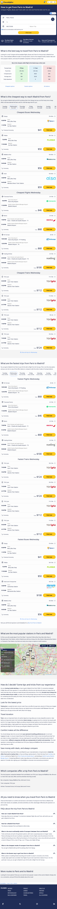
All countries (43, 895)
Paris (44, 645)
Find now (49, 130)
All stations (47, 86)
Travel (8, 883)
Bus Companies (12, 895)
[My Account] (44, 2)
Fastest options (28, 86)
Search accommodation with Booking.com (13, 29)
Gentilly (50, 754)
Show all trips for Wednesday (29, 352)
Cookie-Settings (28, 893)
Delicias (3, 756)
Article (41, 893)
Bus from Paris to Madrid (34, 623)
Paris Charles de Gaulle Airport (26, 756)
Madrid (53, 645)
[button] (32, 657)
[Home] (6, 2)
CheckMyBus (3, 883)
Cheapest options (10, 86)
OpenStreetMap (49, 674)
